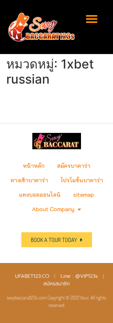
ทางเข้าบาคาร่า (29, 180)
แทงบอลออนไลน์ (40, 194)
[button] (91, 18)
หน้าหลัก (34, 165)
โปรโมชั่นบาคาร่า (82, 180)
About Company (53, 209)
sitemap (83, 194)
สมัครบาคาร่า (73, 165)
